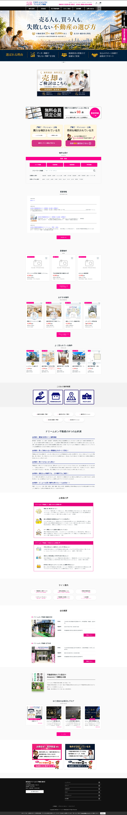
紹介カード (32, 200)
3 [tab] (64, 62)
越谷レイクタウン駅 (91, 175)
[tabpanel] (63, 33)
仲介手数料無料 (55, 8)
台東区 (52, 179)
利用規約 (55, 806)
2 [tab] (63, 62)
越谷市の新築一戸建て (42, 414)
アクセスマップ (68, 795)
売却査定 (43, 8)
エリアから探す (39, 135)
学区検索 (89, 164)
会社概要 (78, 8)
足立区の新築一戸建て (53, 419)
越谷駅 (53, 175)
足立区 (48, 179)
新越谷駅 (74, 175)
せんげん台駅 (59, 175)
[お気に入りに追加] (46, 258)
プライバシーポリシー (63, 806)
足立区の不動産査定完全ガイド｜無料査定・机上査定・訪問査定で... (44, 208)
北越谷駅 (49, 175)
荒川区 (60, 179)
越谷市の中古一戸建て (63, 414)
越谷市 (43, 179)
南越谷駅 (44, 175)
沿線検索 (55, 164)
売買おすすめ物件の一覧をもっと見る (63, 334)
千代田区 (81, 179)
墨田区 (76, 179)
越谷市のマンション (85, 414)
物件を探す (32, 8)
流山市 (64, 179)
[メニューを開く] (99, 8)
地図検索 (72, 164)
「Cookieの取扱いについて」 (85, 813)
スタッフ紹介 (67, 8)
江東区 (56, 179)
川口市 (68, 179)
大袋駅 (64, 175)
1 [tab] (62, 62)
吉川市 (72, 179)
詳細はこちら (89, 635)
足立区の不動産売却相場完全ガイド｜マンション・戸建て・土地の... (44, 227)
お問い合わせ (90, 8)
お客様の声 (67, 788)
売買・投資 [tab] (63, 158)
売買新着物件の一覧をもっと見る (63, 286)
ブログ (66, 792)
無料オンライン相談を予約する (46, 143)
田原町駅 (83, 175)
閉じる (102, 813)
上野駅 (79, 175)
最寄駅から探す (54, 135)
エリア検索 (38, 164)
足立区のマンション (74, 419)
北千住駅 (69, 175)
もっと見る (63, 734)
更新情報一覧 (63, 237)
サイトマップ (71, 806)
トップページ (67, 782)
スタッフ (67, 785)
